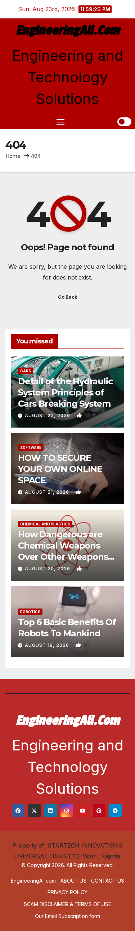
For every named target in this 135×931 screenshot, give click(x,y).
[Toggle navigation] (60, 122)
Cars (25, 371)
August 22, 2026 (48, 415)
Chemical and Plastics (45, 524)
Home (13, 155)
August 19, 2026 (48, 645)
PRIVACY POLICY (67, 892)
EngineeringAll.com (68, 30)
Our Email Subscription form (67, 916)
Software (30, 447)
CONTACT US (107, 881)
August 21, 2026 (48, 492)
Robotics (30, 612)
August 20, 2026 (48, 568)
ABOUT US (73, 881)
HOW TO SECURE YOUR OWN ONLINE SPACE (60, 468)
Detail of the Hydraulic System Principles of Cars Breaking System (65, 392)
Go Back (67, 297)
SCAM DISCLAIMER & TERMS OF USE (67, 904)
